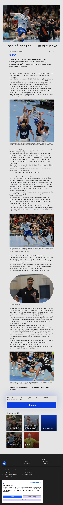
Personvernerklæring (35, 482)
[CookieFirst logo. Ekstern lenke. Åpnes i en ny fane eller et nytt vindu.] (3, 483)
